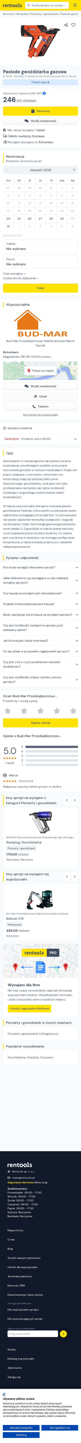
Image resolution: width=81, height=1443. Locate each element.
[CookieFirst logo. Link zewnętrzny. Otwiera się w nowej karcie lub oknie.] (4, 1394)
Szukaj (11, 1349)
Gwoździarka (16, 1057)
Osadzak (33, 1057)
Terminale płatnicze (20, 1276)
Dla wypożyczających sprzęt (25, 1318)
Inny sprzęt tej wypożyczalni (40, 414)
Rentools (8, 14)
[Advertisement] (40, 1107)
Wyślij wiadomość (43, 121)
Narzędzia (22, 14)
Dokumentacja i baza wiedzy (25, 1294)
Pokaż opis (39, 82)
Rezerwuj (43, 111)
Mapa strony (15, 1230)
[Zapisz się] (63, 1333)
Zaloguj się (14, 1377)
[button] (40, 438)
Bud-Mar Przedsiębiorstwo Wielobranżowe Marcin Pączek (40, 343)
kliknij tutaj (27, 1182)
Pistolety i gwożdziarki (44, 14)
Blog (10, 1248)
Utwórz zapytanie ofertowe (29, 1008)
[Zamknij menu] (75, 5)
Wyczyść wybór (13, 235)
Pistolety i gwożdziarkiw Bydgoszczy (33, 1034)
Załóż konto (15, 1368)
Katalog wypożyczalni (21, 1358)
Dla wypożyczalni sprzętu (23, 1309)
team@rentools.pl (23, 1177)
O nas (11, 1239)
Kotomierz (46, 142)
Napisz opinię (40, 723)
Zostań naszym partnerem (24, 1258)
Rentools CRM (16, 1285)
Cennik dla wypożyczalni (22, 1267)
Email (43, 396)
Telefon (43, 406)
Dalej (40, 288)
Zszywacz (47, 1057)
